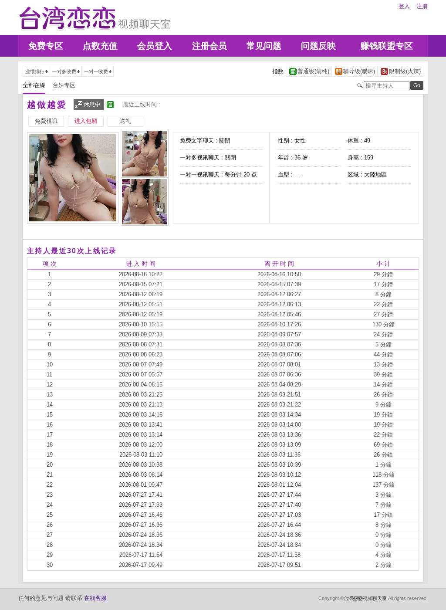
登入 (404, 6)
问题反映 (318, 46)
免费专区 (45, 46)
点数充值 (100, 46)
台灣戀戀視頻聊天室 (365, 598)
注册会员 (209, 46)
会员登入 (154, 46)
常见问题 (264, 46)
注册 (422, 6)
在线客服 (95, 598)
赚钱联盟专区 (387, 46)
